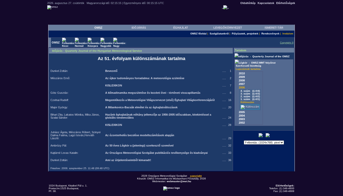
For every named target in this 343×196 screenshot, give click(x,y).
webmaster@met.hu (179, 181)
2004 (241, 115)
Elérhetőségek (285, 3)
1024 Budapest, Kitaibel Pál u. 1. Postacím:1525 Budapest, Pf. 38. (68, 188)
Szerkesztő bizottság (248, 65)
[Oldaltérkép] (268, 136)
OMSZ (98, 27)
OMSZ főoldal (198, 33)
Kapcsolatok (266, 3)
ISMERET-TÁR (273, 27)
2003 (241, 119)
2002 (241, 122)
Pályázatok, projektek (245, 33)
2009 (241, 76)
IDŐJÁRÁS (138, 27)
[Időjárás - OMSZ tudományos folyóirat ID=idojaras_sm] (237, 56)
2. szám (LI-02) (250, 96)
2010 (241, 73)
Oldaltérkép (248, 3)
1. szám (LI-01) (250, 99)
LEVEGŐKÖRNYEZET (227, 27)
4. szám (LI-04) (250, 90)
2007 (241, 83)
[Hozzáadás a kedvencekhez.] (261, 136)
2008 (241, 80)
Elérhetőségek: (285, 185)
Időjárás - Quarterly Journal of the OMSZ (264, 56)
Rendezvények (270, 33)
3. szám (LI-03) (250, 93)
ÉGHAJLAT (180, 27)
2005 (241, 112)
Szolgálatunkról (219, 33)
